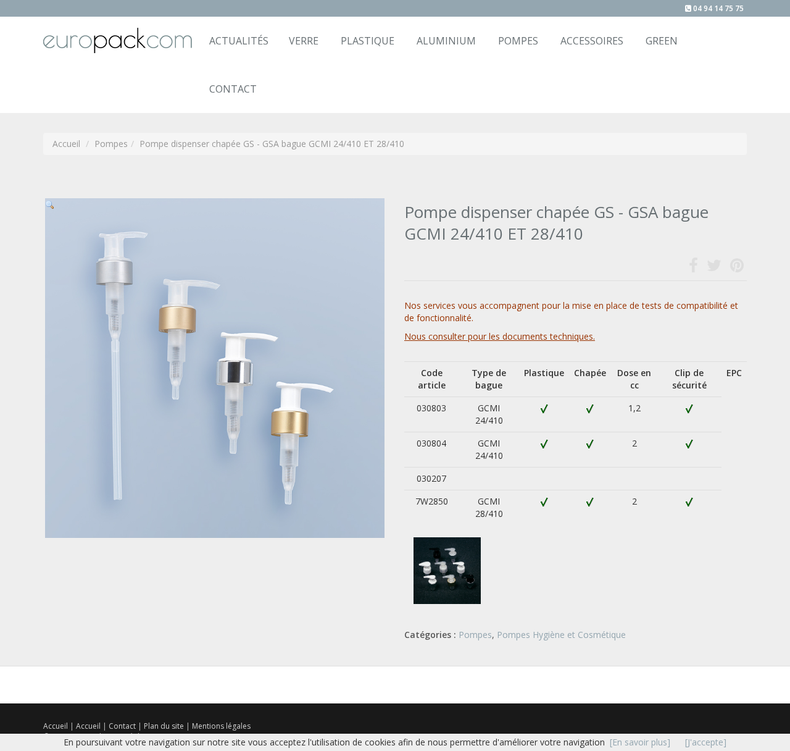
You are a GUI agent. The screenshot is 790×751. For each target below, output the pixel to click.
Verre (303, 41)
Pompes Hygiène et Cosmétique (561, 634)
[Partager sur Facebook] (693, 268)
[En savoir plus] (640, 742)
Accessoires (591, 41)
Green (662, 41)
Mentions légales (221, 726)
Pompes (518, 41)
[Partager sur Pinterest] (737, 268)
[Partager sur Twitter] (714, 268)
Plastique (367, 41)
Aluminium (446, 41)
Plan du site (165, 726)
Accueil (55, 726)
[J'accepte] (705, 742)
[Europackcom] (116, 32)
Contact (123, 726)
